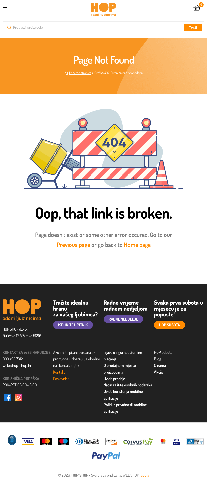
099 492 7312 (13, 358)
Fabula (144, 475)
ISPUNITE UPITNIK (73, 325)
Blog (157, 358)
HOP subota (163, 352)
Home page (137, 244)
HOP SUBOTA (169, 325)
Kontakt (59, 372)
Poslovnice (61, 378)
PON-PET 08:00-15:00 (20, 384)
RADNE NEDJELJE (123, 319)
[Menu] (15, 7)
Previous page (73, 244)
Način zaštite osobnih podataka (128, 384)
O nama (160, 365)
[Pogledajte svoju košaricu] (196, 7)
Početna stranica (80, 73)
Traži (193, 27)
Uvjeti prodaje (114, 378)
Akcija (158, 372)
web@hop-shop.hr (17, 365)
